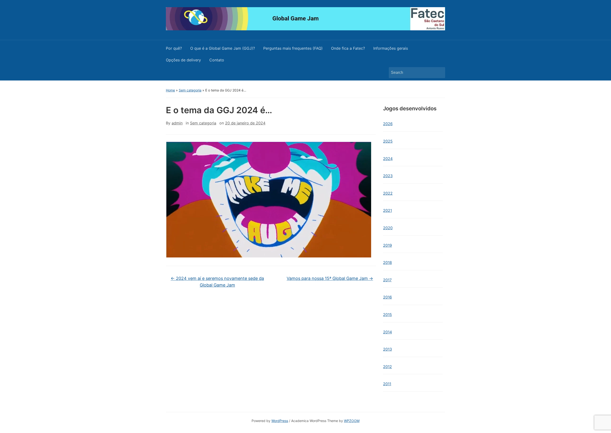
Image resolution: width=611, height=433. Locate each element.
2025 (388, 141)
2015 (387, 314)
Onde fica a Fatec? (348, 48)
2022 (388, 193)
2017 (387, 280)
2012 (387, 366)
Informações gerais (390, 48)
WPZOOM (351, 421)
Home (170, 90)
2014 (387, 332)
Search (439, 72)
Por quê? (174, 48)
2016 (387, 297)
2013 (387, 349)
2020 (388, 227)
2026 (388, 123)
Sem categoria (190, 90)
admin (177, 123)
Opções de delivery (183, 60)
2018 (387, 262)
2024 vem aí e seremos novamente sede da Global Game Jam (217, 282)
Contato (216, 60)
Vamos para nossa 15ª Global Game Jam (330, 278)
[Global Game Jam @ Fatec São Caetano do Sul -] (305, 18)
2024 (388, 158)
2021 (387, 210)
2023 (388, 175)
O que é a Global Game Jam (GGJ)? (222, 48)
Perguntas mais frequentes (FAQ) (293, 48)
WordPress (279, 421)
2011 (387, 383)
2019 (387, 245)
